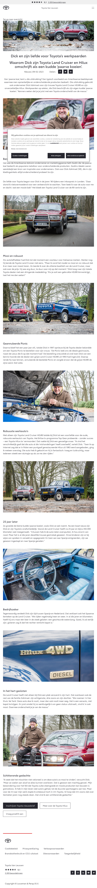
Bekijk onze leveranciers (19, 149)
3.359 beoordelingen (57, 2)
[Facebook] (60, 72)
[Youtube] (89, 873)
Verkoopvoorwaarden (54, 848)
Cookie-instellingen (20, 155)
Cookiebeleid (11, 848)
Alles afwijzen (56, 155)
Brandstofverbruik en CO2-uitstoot (21, 853)
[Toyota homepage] (6, 8)
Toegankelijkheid (72, 853)
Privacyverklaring (31, 848)
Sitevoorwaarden (51, 853)
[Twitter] (65, 72)
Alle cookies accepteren (75, 155)
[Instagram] (78, 873)
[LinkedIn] (71, 72)
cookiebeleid (54, 143)
